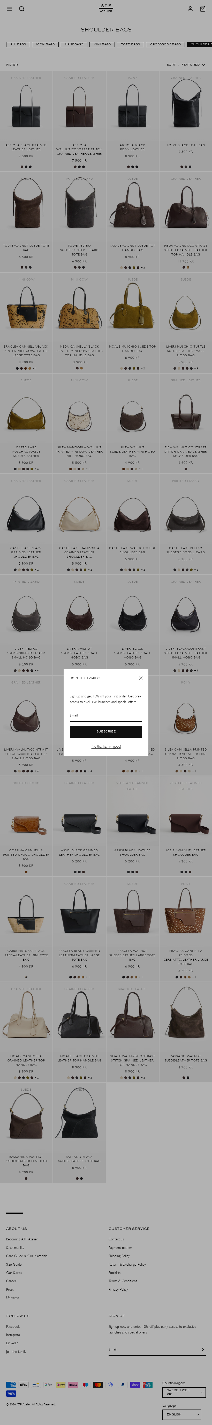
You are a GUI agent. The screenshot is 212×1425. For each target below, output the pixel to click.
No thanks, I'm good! (106, 746)
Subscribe (106, 731)
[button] (140, 678)
